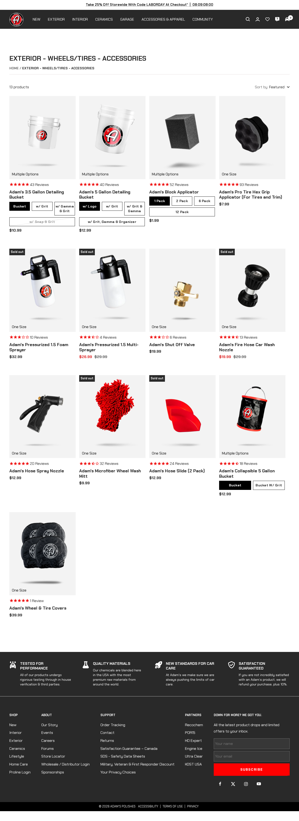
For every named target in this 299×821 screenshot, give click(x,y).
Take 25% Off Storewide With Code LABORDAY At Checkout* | (149, 4)
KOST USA (193, 764)
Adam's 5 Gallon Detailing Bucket (104, 194)
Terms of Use (173, 806)
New (12, 724)
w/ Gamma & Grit (65, 208)
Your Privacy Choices (118, 772)
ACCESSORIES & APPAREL (163, 19)
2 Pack (182, 201)
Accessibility (148, 806)
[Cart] (287, 19)
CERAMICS (104, 19)
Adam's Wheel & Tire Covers (37, 608)
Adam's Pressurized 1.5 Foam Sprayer (38, 347)
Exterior (16, 740)
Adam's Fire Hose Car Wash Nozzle (247, 347)
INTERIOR (80, 19)
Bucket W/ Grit (269, 485)
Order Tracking (112, 724)
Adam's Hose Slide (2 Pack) (177, 471)
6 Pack (204, 201)
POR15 (190, 732)
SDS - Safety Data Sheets (122, 756)
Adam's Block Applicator (174, 192)
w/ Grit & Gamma (134, 208)
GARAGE (127, 19)
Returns (107, 740)
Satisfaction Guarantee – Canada (128, 748)
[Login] (258, 19)
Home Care (18, 764)
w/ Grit (42, 206)
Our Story (49, 724)
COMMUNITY (202, 19)
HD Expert (193, 740)
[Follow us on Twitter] (233, 783)
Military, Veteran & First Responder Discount (137, 764)
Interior (15, 732)
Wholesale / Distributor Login (65, 764)
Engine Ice (193, 748)
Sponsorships (52, 772)
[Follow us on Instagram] (245, 783)
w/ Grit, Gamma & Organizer (112, 222)
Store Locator (53, 756)
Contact (107, 732)
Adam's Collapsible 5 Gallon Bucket (247, 473)
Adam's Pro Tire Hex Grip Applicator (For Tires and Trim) (250, 194)
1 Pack (159, 201)
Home (14, 68)
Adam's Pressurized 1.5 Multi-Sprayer (109, 347)
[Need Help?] (277, 19)
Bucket (19, 206)
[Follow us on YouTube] (258, 783)
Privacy (193, 806)
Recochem (194, 724)
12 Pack (182, 212)
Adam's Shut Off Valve (172, 345)
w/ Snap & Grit (42, 222)
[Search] (248, 19)
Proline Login (20, 772)
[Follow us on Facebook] (220, 783)
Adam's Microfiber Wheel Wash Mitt (110, 473)
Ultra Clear (194, 756)
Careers (48, 740)
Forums (47, 748)
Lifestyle (16, 756)
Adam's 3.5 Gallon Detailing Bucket (36, 194)
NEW (36, 19)
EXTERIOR (56, 19)
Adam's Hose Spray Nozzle (36, 471)
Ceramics (17, 748)
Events (47, 732)
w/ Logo (90, 206)
